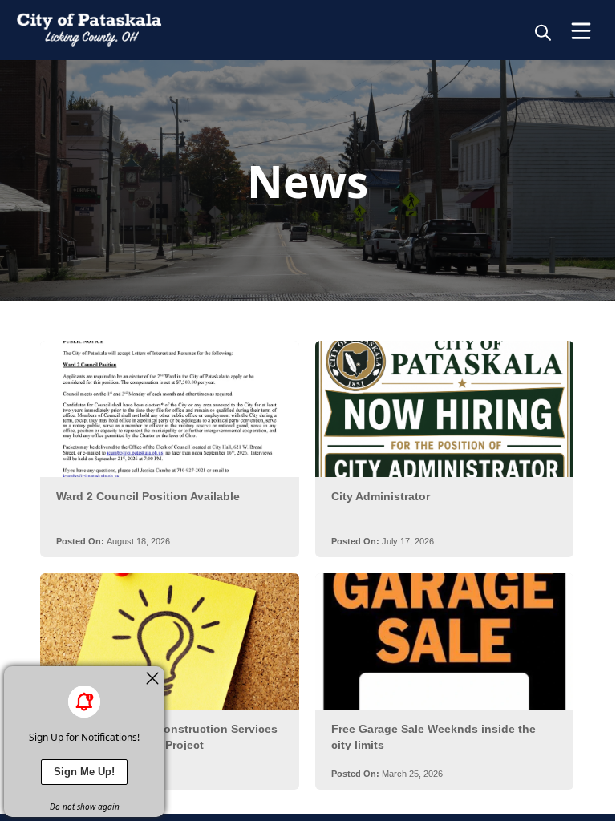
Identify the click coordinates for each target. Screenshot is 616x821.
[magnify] (543, 32)
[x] (152, 678)
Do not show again (85, 806)
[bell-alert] (84, 702)
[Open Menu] (581, 31)
